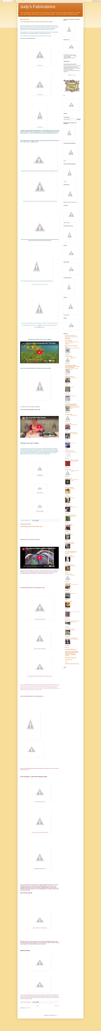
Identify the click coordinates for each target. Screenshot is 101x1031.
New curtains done (74, 415)
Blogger (55, 1015)
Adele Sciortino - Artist (69, 629)
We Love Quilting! (68, 340)
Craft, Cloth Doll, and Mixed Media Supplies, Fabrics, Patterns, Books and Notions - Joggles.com (71, 652)
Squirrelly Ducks (68, 574)
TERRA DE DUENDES (69, 487)
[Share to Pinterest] (38, 520)
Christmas (72, 543)
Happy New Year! (74, 516)
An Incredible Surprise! (74, 433)
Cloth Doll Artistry (68, 659)
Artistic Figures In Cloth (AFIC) (71, 638)
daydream (67, 647)
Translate (72, 58)
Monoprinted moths (74, 424)
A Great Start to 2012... (74, 461)
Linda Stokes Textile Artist (70, 515)
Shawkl (66, 385)
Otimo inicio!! (73, 488)
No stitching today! (74, 377)
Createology (67, 441)
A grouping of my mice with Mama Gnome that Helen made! (75, 407)
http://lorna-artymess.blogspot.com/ (72, 663)
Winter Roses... (73, 442)
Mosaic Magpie (68, 533)
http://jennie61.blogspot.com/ (70, 657)
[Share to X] (35, 520)
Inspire (72, 534)
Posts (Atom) (27, 1007)
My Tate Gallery (68, 469)
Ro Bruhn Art (67, 592)
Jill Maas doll (73, 556)
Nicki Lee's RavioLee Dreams (71, 432)
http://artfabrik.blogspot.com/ (70, 335)
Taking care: (73, 497)
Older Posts (57, 1005)
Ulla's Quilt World (68, 356)
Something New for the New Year (31, 526)
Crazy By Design (68, 478)
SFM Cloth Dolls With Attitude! (71, 551)
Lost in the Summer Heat (75, 639)
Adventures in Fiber (69, 555)
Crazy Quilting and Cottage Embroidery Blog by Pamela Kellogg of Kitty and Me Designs (72, 366)
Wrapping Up (73, 575)
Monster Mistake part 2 (74, 584)
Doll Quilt (72, 386)
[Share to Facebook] (36, 520)
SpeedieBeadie (68, 583)
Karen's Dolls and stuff (69, 542)
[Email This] (32, 520)
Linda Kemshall (68, 423)
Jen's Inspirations (68, 524)
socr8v (66, 610)
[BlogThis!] (34, 520)
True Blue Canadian (69, 414)
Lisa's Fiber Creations (69, 564)
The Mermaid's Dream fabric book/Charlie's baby (36, 22)
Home (37, 1005)
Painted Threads (68, 505)
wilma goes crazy (68, 601)
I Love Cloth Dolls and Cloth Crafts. (72, 460)
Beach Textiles (68, 496)
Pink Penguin (67, 619)
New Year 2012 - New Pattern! (70, 552)
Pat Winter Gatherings (69, 376)
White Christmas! (73, 593)
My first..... (72, 525)
